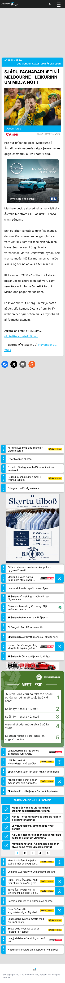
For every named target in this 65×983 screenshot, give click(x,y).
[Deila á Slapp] (31, 364)
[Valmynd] (58, 4)
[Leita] (50, 4)
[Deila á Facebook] (4, 364)
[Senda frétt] (22, 364)
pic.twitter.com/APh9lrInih (21, 336)
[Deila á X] (13, 364)
